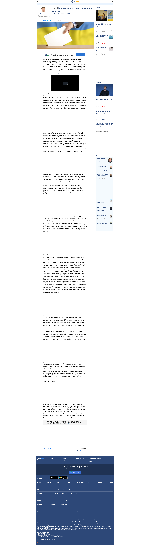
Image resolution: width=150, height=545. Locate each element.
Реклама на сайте (53, 460)
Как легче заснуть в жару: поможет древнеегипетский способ (101, 49)
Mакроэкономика (63, 504)
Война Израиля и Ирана (75, 4)
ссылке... (68, 423)
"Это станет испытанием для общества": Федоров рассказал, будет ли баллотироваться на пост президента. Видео (104, 111)
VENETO (82, 4)
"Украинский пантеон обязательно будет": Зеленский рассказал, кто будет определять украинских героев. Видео (104, 99)
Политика (49, 482)
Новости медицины (53, 508)
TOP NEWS (98, 82)
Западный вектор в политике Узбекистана (102, 223)
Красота (64, 511)
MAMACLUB (62, 508)
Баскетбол (58, 489)
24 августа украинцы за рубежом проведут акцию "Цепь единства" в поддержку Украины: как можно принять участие (104, 25)
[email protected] (50, 536)
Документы (65, 460)
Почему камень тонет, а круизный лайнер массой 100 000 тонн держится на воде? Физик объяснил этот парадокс (102, 37)
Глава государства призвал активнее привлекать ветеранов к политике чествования (103, 103)
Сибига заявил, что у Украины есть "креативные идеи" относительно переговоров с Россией (104, 125)
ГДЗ (50, 493)
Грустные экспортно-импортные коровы (101, 216)
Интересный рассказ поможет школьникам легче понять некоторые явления (101, 41)
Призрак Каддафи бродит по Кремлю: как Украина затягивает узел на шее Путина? (101, 160)
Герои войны (58, 4)
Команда (64, 458)
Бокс (70, 489)
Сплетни (57, 511)
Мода (70, 511)
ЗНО (76, 493)
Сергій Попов (43, 13)
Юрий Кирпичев (99, 218)
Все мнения (99, 228)
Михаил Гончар (99, 178)
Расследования (80, 482)
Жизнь (68, 482)
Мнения (98, 155)
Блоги (89, 482)
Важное (98, 7)
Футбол (51, 489)
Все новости (110, 482)
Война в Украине (66, 4)
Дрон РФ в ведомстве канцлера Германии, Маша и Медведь (101, 209)
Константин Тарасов (100, 170)
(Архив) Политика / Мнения (56, 13)
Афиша (51, 511)
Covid (69, 508)
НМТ (81, 493)
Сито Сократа (99, 204)
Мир (58, 482)
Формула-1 (77, 489)
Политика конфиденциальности (95, 458)
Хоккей (64, 489)
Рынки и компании (53, 504)
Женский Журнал (78, 511)
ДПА (71, 493)
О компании (52, 458)
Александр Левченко (100, 225)
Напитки (58, 500)
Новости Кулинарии (66, 500)
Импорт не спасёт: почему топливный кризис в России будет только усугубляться (102, 176)
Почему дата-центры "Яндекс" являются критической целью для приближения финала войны (102, 168)
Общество (100, 482)
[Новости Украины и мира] (79, 451)
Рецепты (51, 500)
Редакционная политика (51, 450)
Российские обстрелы (89, 4)
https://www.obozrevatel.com (98, 519)
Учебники (56, 493)
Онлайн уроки (64, 493)
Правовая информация (80, 458)
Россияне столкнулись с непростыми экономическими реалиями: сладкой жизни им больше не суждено (102, 201)
